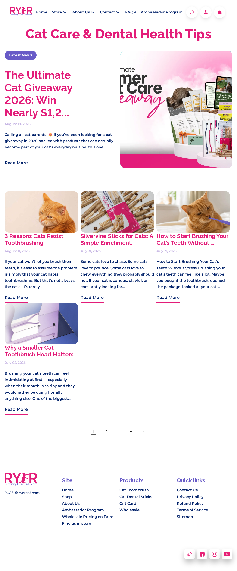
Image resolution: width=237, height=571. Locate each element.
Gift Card (127, 503)
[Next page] (143, 431)
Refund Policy (190, 503)
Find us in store (76, 523)
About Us (71, 503)
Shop (67, 497)
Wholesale (129, 510)
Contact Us (187, 490)
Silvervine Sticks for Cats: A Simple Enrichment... (117, 239)
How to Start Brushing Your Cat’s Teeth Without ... (192, 239)
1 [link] (93, 431)
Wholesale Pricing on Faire (87, 517)
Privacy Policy (190, 497)
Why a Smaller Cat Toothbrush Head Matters (39, 351)
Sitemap (185, 517)
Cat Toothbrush (134, 490)
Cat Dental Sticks (135, 497)
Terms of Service (192, 510)
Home (68, 490)
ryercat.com (29, 493)
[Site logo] (21, 12)
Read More (16, 162)
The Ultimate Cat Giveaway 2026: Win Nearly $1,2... (38, 94)
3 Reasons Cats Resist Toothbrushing (34, 239)
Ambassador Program (83, 510)
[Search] (192, 12)
